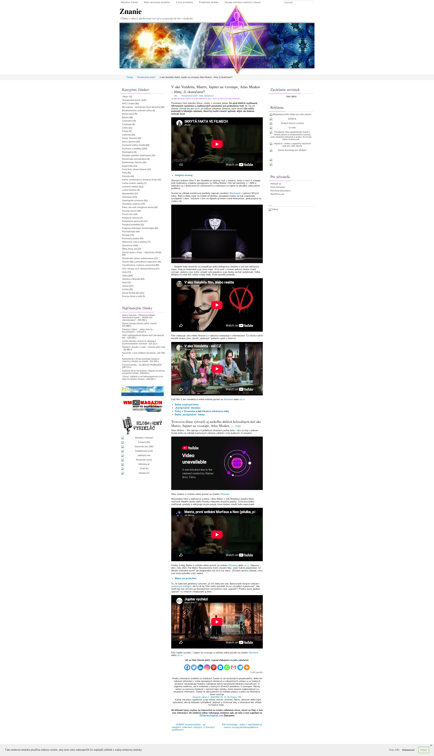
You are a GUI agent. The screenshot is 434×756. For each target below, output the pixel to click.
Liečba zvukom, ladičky (132, 183)
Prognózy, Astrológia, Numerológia (138, 228)
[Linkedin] (200, 666)
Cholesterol (127, 121)
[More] (247, 666)
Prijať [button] (424, 750)
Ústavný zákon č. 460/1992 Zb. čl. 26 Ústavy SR (217, 697)
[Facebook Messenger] (220, 666)
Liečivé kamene (129, 190)
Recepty (126, 235)
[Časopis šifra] (142, 442)
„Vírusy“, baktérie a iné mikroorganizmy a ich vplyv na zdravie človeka (142, 377)
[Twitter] (194, 666)
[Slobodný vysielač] (142, 425)
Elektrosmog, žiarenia (132, 162)
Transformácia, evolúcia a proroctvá (138, 265)
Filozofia (126, 176)
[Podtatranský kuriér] (142, 451)
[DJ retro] (291, 127)
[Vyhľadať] (312, 2)
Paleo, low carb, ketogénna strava (137, 207)
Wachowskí (235, 193)
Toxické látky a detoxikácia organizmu (139, 262)
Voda (124, 282)
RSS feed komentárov (280, 191)
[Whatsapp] (227, 666)
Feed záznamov (277, 187)
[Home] (121, 77)
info (175, 96)
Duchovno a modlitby (132, 149)
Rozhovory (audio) (130, 238)
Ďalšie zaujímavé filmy (187, 404)
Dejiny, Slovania (129, 138)
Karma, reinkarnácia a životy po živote (139, 180)
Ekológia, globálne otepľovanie (136, 155)
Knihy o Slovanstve (185, 411)
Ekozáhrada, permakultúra (134, 159)
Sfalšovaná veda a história (134, 242)
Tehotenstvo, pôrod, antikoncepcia (138, 258)
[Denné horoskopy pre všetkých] (291, 150)
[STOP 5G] (142, 468)
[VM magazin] (142, 406)
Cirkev (125, 128)
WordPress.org (277, 194)
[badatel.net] (142, 473)
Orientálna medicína (131, 204)
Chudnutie (127, 124)
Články (130, 77)
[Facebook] (187, 666)
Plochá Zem (127, 214)
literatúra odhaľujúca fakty (215, 411)
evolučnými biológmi (181, 586)
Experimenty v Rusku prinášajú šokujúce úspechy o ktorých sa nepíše (141, 360)
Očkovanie (127, 197)
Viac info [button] (394, 749)
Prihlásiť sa (275, 184)
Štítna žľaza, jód (129, 249)
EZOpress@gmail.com (211, 715)
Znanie (131, 11)
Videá (124, 275)
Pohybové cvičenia (131, 218)
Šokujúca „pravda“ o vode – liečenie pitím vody (143, 347)
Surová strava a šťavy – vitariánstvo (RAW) (141, 252)
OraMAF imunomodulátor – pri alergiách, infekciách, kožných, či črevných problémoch (193, 727)
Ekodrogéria (127, 152)
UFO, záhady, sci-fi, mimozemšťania (138, 269)
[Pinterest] (214, 666)
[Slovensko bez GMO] (142, 446)
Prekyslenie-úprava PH (132, 221)
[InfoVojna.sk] (142, 464)
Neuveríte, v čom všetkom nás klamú (139, 353)
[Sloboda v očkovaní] (142, 438)
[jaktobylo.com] (142, 455)
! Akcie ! (125, 96)
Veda (124, 272)
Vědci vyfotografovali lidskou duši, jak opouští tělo (143, 336)
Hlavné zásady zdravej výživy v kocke (139, 323)
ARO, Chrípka (128, 103)
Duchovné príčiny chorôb (133, 145)
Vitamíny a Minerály (131, 279)
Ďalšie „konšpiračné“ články (190, 414)
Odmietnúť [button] (408, 750)
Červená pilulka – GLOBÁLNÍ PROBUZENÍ (141, 365)
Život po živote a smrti (132, 296)
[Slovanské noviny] (142, 460)
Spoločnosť (209, 96)
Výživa (125, 286)
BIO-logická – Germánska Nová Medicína (141, 107)
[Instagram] (207, 666)
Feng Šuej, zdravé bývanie (134, 169)
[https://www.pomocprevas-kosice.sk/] (142, 391)
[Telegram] (240, 666)
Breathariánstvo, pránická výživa (137, 110)
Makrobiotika (128, 193)
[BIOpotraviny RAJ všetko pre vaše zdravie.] (291, 114)
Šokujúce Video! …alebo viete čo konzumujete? (137, 330)
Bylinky (125, 117)
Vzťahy (125, 289)
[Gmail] (233, 666)
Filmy (201, 96)
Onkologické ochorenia (132, 200)
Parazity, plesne (129, 211)
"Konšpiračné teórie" (146, 77)
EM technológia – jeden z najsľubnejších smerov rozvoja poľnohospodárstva (242, 726)
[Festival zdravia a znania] (291, 123)
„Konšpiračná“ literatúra (187, 408)
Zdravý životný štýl (130, 293)
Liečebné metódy (130, 186)
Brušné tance (128, 114)
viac (238, 425)
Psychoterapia (128, 231)
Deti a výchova (129, 142)
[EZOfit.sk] (291, 119)
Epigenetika (127, 166)
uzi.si (242, 399)
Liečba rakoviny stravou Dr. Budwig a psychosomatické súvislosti (139, 342)
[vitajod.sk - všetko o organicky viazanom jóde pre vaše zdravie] (291, 144)
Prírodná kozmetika (131, 224)
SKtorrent (228, 399)
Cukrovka (126, 135)
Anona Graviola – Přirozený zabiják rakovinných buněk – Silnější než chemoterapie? (138, 317)
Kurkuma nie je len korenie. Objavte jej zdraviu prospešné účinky (143, 372)
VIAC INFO (291, 96)
